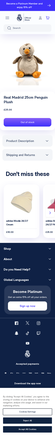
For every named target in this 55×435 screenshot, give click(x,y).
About (8, 259)
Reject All (27, 420)
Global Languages (16, 280)
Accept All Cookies (27, 429)
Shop (7, 249)
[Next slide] (50, 213)
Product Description (20, 141)
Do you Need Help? (17, 269)
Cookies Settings (27, 412)
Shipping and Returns (20, 155)
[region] (27, 411)
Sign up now (27, 306)
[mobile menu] (7, 17)
